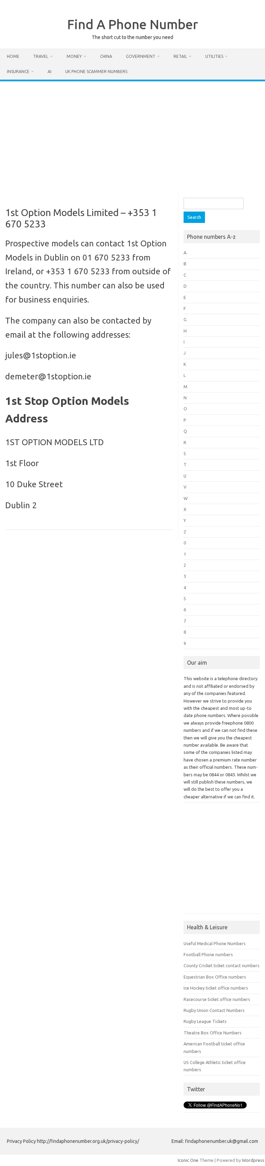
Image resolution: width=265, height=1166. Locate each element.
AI (49, 71)
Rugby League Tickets (205, 1021)
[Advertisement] (132, 133)
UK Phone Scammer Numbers (96, 71)
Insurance (18, 71)
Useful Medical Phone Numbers (215, 943)
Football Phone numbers (208, 954)
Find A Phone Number (132, 24)
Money (74, 56)
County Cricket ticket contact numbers (221, 965)
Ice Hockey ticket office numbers (216, 987)
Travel (40, 56)
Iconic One (188, 1160)
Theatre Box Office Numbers (213, 1032)
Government (140, 56)
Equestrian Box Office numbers (215, 976)
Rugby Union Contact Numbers (214, 1010)
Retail (180, 56)
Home (13, 56)
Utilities (214, 56)
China (106, 56)
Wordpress (253, 1160)
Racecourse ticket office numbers (217, 999)
